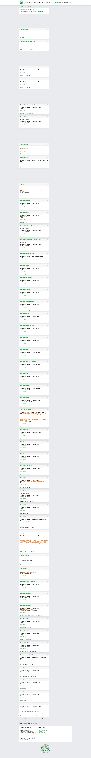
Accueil (21, 6)
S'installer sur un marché (43, 730)
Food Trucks (36, 2)
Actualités (49, 2)
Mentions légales (42, 732)
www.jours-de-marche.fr (48, 755)
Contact (40, 731)
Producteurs (31, 2)
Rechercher (40, 11)
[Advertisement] (34, 21)
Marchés (26, 2)
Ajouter (70, 2)
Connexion (64, 2)
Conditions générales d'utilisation (45, 733)
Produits (45, 2)
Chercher (58, 2)
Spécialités (41, 2)
